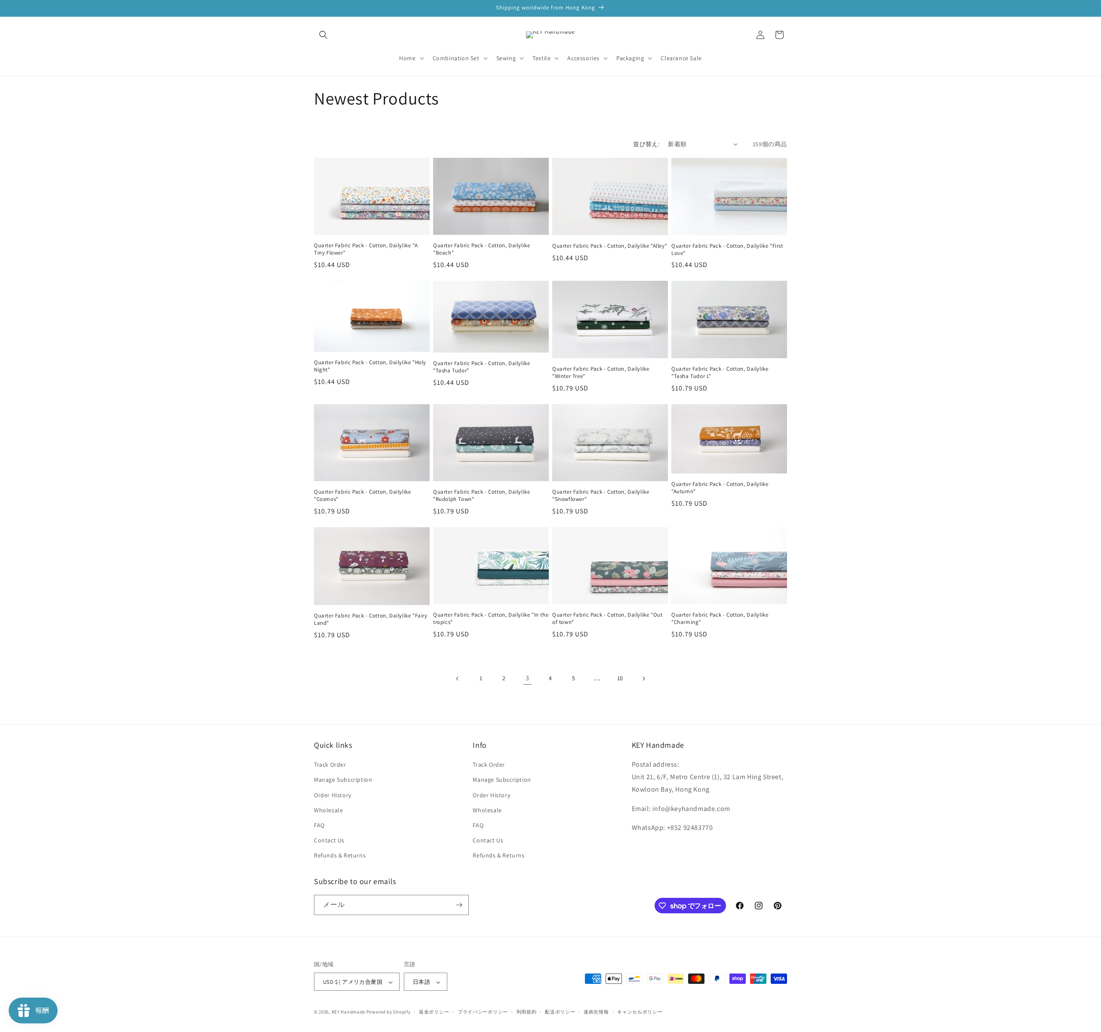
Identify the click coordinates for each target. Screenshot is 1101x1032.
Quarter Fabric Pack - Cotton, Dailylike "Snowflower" (600, 495)
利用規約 (527, 1012)
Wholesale (328, 810)
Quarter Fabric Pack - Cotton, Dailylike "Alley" (609, 246)
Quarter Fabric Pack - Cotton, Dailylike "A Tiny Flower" (366, 249)
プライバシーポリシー (483, 1012)
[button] (323, 34)
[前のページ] (457, 678)
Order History (332, 795)
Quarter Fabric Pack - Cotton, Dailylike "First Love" (727, 250)
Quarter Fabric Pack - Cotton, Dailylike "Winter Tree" (600, 373)
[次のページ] (643, 678)
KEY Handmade (348, 1012)
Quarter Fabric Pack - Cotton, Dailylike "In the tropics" (490, 618)
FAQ (319, 825)
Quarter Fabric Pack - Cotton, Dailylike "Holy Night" (370, 366)
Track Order (330, 764)
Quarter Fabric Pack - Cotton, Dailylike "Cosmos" (362, 495)
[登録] (458, 905)
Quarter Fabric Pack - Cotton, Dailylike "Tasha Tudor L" (719, 373)
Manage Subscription (343, 780)
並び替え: (646, 144)
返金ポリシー (434, 1012)
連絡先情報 (596, 1012)
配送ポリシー (560, 1012)
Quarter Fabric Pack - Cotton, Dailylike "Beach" (481, 249)
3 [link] (527, 677)
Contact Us (329, 840)
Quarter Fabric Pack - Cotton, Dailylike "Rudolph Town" (481, 495)
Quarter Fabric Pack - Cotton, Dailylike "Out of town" (607, 618)
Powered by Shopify (388, 1012)
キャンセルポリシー (639, 1012)
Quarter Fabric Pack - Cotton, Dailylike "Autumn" (719, 488)
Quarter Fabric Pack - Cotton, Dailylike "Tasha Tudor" (481, 367)
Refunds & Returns (340, 856)
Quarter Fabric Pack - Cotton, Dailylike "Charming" (719, 618)
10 (620, 678)
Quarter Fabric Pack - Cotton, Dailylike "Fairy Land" (370, 619)
